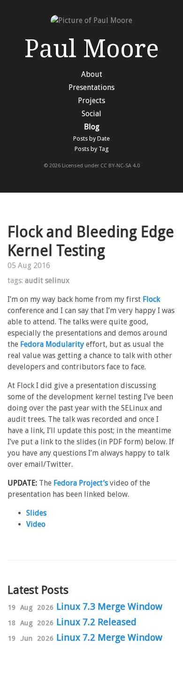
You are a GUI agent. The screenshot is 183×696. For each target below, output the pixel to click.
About (91, 74)
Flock (151, 299)
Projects (91, 100)
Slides (36, 513)
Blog (91, 126)
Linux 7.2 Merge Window (109, 637)
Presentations (91, 87)
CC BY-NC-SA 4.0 (120, 166)
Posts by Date (91, 138)
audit (34, 280)
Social (91, 113)
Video (36, 524)
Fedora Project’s (80, 483)
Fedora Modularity (52, 344)
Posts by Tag (91, 148)
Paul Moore (91, 49)
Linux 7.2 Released (96, 622)
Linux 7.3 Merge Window (109, 606)
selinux (57, 280)
